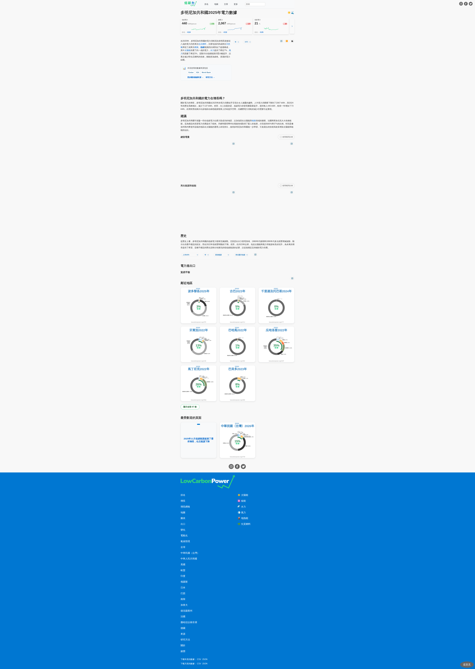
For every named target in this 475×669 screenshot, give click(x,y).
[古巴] (238, 305)
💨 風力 (242, 512)
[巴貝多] (238, 383)
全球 (183, 547)
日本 (183, 587)
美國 (183, 564)
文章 (226, 4)
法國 (183, 616)
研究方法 (185, 639)
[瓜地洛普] (276, 344)
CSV (199, 659)
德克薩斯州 (186, 610)
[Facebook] (466, 4)
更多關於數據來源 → (195, 77)
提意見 (467, 664)
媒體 (183, 651)
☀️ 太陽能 (243, 495)
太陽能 (187, 50)
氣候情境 (185, 541)
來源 (183, 634)
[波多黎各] (199, 305)
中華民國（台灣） (190, 553)
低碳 (202, 47)
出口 (183, 524)
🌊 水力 (242, 506)
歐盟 (183, 570)
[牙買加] (199, 344)
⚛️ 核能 (242, 501)
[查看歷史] (198, 29)
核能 (254, 121)
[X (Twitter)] (471, 4)
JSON (204, 659)
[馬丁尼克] (199, 383)
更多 (236, 4)
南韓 (183, 599)
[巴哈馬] (238, 344)
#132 (225, 32)
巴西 (183, 593)
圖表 (183, 518)
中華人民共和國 (189, 558)
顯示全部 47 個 (190, 407)
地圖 (216, 4)
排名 (206, 4)
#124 (189, 32)
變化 (183, 530)
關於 (183, 645)
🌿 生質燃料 (244, 524)
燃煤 (196, 47)
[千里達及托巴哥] (276, 305)
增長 (183, 501)
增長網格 (185, 506)
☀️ (289, 12)
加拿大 (184, 605)
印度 (183, 576)
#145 (261, 32)
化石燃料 (202, 44)
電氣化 (184, 535)
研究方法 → (210, 77)
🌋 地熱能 (243, 518)
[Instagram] (461, 4)
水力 (212, 50)
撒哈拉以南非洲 (189, 622)
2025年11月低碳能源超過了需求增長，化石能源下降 (198, 440)
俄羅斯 (184, 582)
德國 (183, 628)
